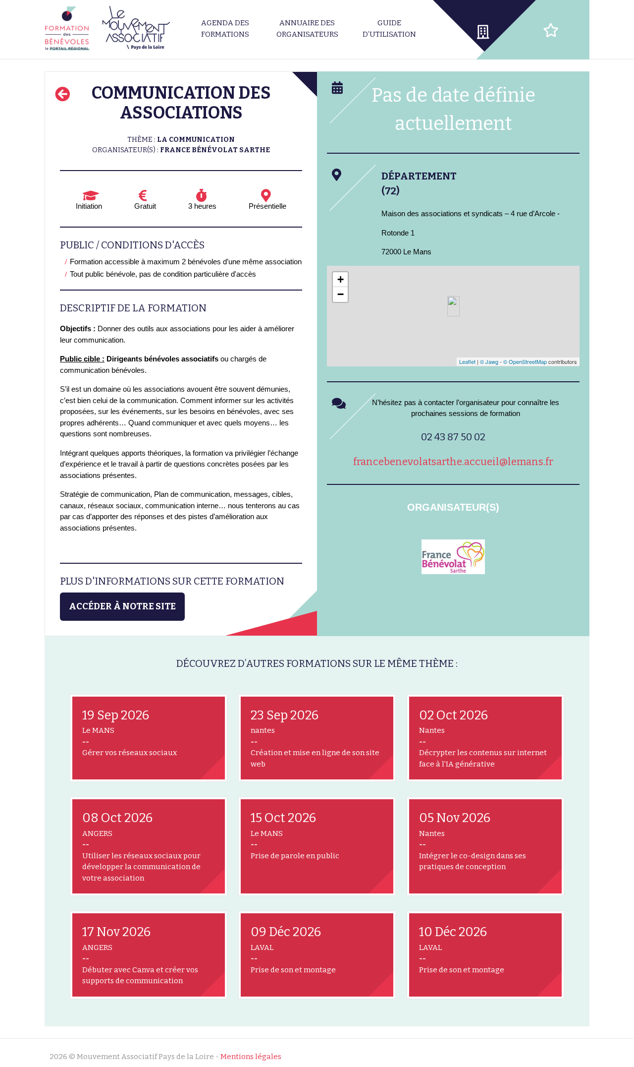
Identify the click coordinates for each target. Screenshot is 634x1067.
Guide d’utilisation (389, 28)
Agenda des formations (225, 28)
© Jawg (489, 361)
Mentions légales (250, 1056)
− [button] (340, 294)
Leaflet (467, 361)
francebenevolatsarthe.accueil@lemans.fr (453, 462)
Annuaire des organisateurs (307, 28)
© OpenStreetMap (525, 361)
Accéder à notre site (122, 606)
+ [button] (340, 279)
